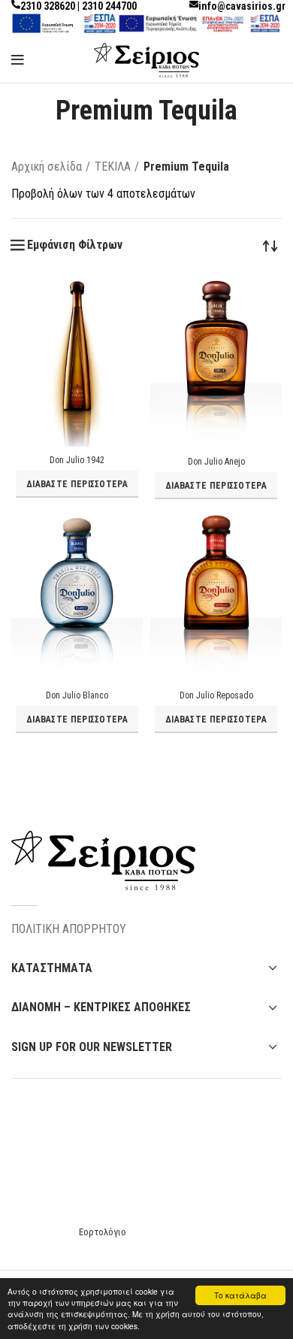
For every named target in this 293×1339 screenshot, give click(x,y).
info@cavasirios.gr (241, 6)
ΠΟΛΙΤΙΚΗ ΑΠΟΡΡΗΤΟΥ (68, 929)
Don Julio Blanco (77, 695)
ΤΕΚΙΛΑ (113, 166)
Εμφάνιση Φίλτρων (74, 245)
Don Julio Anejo (216, 461)
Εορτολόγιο (102, 1232)
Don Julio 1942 (77, 460)
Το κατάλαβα (240, 1295)
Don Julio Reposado (216, 695)
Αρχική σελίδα (46, 166)
